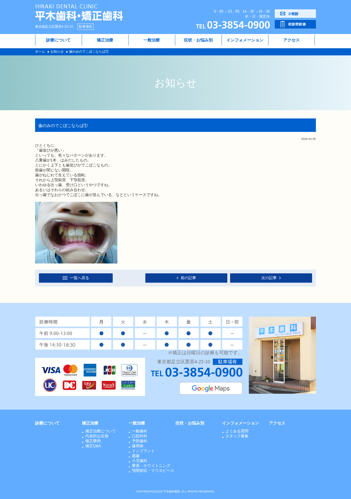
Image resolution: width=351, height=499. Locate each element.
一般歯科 (139, 431)
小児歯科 (139, 460)
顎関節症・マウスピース (153, 470)
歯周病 (137, 446)
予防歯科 (139, 441)
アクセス (291, 40)
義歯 (136, 455)
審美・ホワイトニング (151, 465)
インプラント (143, 451)
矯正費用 (93, 441)
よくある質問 (236, 431)
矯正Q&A (93, 446)
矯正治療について (100, 431)
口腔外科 (139, 436)
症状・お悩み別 (198, 40)
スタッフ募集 (236, 436)
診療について (58, 40)
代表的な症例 (96, 436)
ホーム (40, 51)
